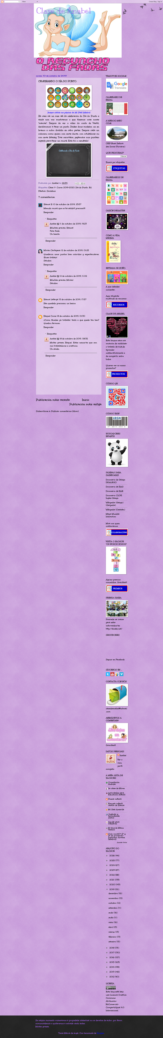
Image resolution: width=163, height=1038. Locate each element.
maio (111, 922)
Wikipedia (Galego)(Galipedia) (114, 504)
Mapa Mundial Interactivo (112, 515)
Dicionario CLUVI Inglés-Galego (114, 496)
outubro (113, 903)
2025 (112, 860)
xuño (111, 917)
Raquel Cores (50, 316)
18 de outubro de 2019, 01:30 (71, 316)
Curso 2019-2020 (66, 187)
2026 (112, 855)
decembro (114, 893)
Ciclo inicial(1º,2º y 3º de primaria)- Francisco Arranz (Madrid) (117, 837)
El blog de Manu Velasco (116, 829)
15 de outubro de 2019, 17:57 (72, 299)
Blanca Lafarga (51, 299)
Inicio (85, 400)
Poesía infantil (115, 799)
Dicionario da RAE (114, 491)
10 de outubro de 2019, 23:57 (67, 204)
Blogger (100, 1033)
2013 (112, 972)
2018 (112, 947)
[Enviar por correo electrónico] (76, 183)
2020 (112, 884)
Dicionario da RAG (114, 486)
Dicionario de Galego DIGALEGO (115, 481)
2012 (112, 976)
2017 (112, 952)
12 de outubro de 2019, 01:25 (75, 250)
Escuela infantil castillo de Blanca (116, 804)
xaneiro (113, 941)
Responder (49, 212)
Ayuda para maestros (113, 823)
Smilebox (51, 191)
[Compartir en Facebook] (82, 183)
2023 (112, 870)
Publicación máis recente (53, 400)
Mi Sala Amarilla (116, 809)
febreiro (113, 936)
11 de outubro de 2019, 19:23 (73, 223)
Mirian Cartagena (52, 250)
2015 (112, 962)
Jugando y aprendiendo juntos (114, 816)
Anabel (53, 223)
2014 (112, 967)
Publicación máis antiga (85, 404)
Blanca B (48, 204)
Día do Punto (82, 187)
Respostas (52, 219)
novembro (114, 898)
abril (111, 927)
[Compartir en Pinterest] (84, 183)
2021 (112, 879)
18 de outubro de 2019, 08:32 (74, 338)
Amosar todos (122, 843)
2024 (112, 865)
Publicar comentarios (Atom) (65, 411)
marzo (112, 932)
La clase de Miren (116, 788)
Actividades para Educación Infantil (116, 794)
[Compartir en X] (80, 183)
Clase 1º (52, 187)
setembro (113, 908)
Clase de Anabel (63, 11)
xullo (111, 912)
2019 (112, 889)
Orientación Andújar (113, 783)
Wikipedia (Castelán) (115, 509)
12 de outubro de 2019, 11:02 (73, 276)
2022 (112, 875)
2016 (112, 957)
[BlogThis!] (78, 183)
